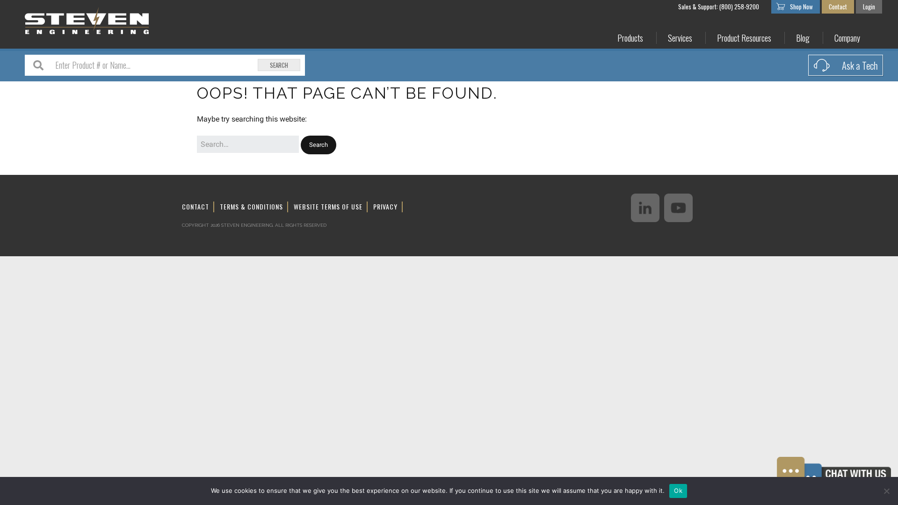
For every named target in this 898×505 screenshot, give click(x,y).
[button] (318, 145)
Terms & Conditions (251, 206)
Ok (678, 490)
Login (869, 6)
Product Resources (744, 38)
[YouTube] (678, 208)
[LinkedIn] (645, 208)
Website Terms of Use (328, 206)
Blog (803, 38)
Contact (838, 6)
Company (847, 38)
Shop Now (801, 6)
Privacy (385, 206)
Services (680, 38)
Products (630, 38)
